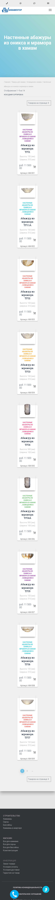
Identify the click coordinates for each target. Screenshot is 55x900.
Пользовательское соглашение (27, 894)
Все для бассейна (11, 847)
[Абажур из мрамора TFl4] (27, 409)
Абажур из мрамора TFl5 (27, 588)
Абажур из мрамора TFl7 (27, 734)
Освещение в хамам (34, 82)
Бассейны (7, 825)
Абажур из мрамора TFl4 (27, 441)
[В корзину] (34, 167)
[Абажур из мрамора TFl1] (27, 116)
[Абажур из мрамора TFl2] (27, 263)
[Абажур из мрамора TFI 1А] (27, 190)
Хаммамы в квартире (12, 828)
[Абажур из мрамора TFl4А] (27, 482)
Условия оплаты (10, 867)
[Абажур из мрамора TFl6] (27, 629)
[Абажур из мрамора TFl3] (27, 336)
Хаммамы (7, 819)
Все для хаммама (10, 841)
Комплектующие (10, 850)
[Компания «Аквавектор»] (13, 10)
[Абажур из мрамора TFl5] (27, 555)
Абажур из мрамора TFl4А (27, 514)
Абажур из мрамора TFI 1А (27, 222)
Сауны (6, 822)
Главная (7, 82)
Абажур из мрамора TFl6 (27, 661)
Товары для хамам (18, 82)
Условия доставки (11, 870)
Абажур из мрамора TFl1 (27, 148)
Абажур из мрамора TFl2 (27, 295)
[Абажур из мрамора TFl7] (27, 702)
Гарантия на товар (11, 873)
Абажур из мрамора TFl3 (27, 368)
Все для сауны (9, 844)
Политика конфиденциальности (27, 887)
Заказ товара (9, 864)
